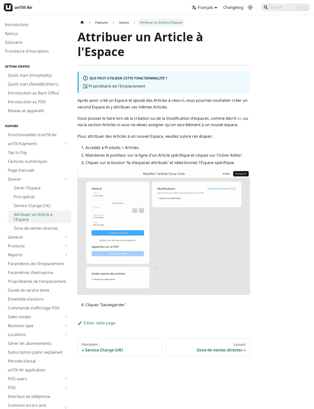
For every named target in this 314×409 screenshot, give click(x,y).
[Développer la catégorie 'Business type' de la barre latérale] (66, 326)
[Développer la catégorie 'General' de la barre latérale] (66, 237)
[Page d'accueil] (82, 22)
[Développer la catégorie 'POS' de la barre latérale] (66, 388)
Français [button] (205, 7)
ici (238, 118)
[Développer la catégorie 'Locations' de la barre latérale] (66, 334)
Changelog (233, 7)
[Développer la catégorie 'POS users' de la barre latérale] (66, 379)
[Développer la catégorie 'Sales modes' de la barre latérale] (66, 317)
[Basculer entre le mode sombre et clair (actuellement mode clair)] (250, 7)
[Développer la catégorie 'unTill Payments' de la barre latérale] (66, 144)
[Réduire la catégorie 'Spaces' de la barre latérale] (66, 179)
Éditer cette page (99, 323)
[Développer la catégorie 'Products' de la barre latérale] (66, 246)
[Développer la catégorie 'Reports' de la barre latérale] (66, 255)
